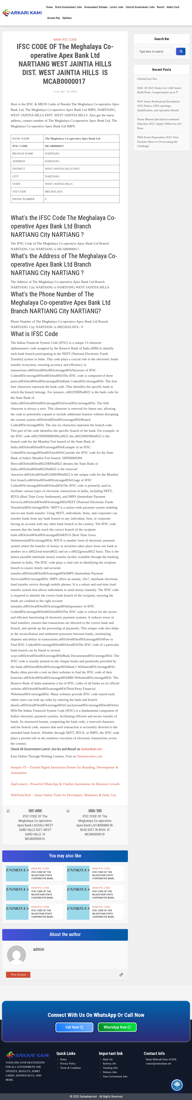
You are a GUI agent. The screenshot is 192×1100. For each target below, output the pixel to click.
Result (160, 7)
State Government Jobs (68, 7)
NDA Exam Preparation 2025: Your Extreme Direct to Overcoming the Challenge (157, 142)
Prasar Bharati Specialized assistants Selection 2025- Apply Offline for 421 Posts (159, 124)
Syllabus (67, 17)
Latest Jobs (116, 7)
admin (73, 91)
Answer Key (53, 17)
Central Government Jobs (140, 7)
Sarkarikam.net (91, 749)
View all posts (18, 974)
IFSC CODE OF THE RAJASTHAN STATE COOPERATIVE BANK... (43, 875)
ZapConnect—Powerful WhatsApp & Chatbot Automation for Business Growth (65, 784)
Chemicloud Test (147, 78)
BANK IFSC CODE (65, 39)
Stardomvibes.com (89, 756)
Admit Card (173, 7)
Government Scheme (95, 7)
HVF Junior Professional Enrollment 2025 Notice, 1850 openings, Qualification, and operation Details (158, 106)
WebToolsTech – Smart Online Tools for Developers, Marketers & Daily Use (63, 795)
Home (49, 7)
